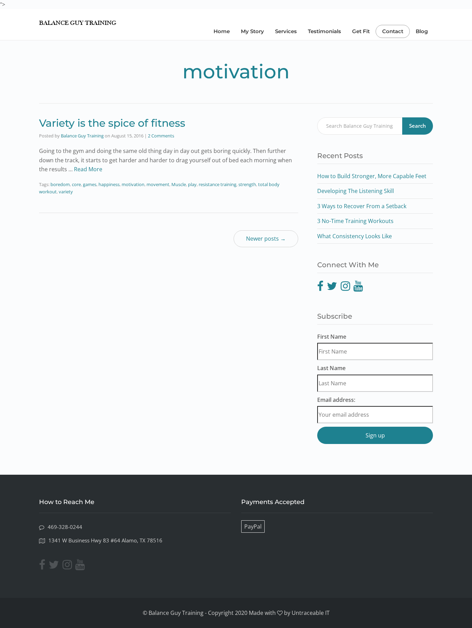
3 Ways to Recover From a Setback (361, 206)
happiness (109, 184)
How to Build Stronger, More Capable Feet (371, 176)
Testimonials (324, 31)
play (192, 184)
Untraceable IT (311, 613)
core (76, 184)
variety (66, 192)
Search (417, 125)
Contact (392, 31)
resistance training (217, 184)
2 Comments (161, 136)
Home (222, 31)
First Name (331, 336)
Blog (422, 31)
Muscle (178, 184)
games (89, 184)
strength (247, 184)
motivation (133, 184)
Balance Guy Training (82, 136)
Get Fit (361, 31)
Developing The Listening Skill (355, 191)
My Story (252, 31)
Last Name (331, 368)
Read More (88, 169)
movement (158, 184)
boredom (60, 184)
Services (286, 31)
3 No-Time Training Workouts (355, 221)
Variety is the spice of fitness (112, 123)
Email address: (336, 400)
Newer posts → (266, 238)
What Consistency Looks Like (354, 236)
